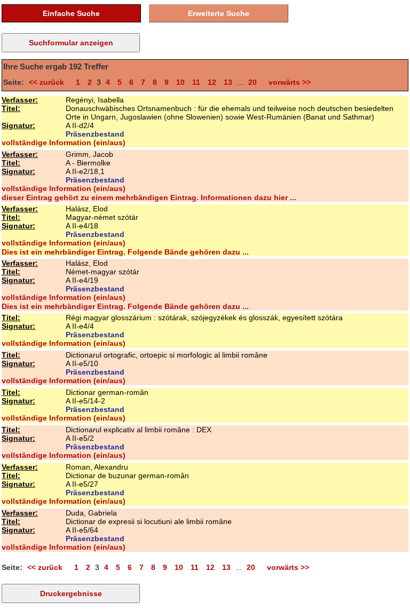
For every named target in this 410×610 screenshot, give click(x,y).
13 (228, 82)
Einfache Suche (71, 13)
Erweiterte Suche (218, 13)
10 (180, 82)
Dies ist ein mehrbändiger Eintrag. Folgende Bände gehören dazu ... (125, 252)
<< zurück (48, 82)
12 (212, 82)
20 (252, 82)
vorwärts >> (287, 82)
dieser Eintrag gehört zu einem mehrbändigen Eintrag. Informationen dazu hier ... (149, 197)
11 (196, 82)
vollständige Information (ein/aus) (63, 142)
